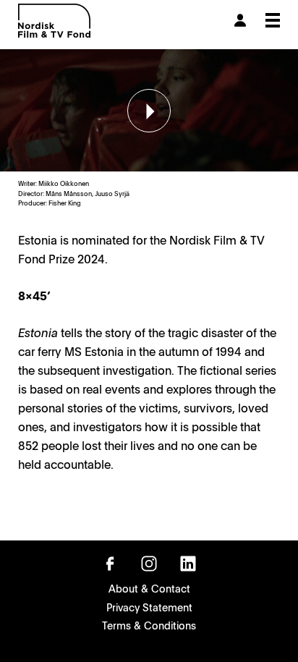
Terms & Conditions (149, 625)
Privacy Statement (149, 607)
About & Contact (149, 588)
